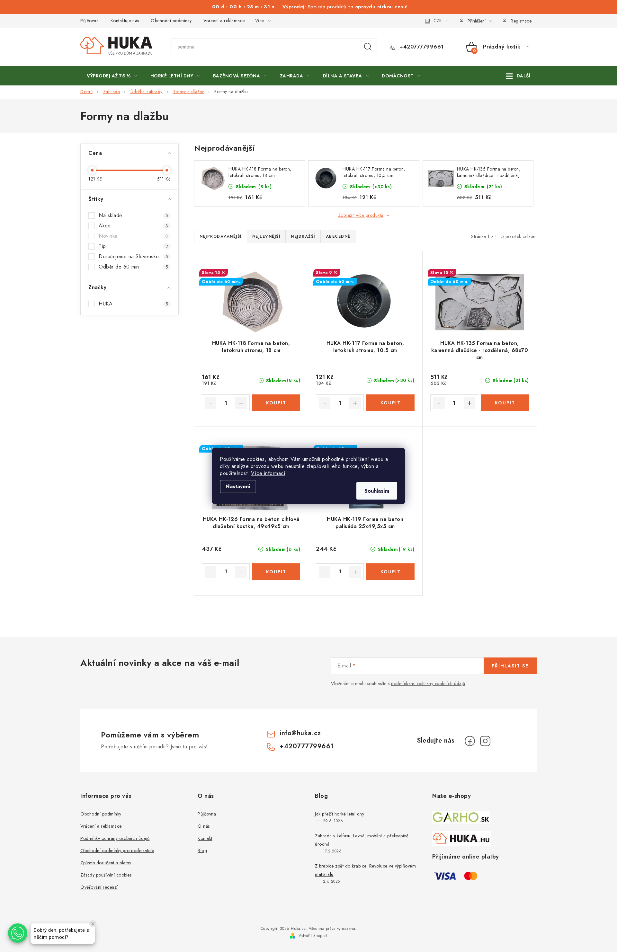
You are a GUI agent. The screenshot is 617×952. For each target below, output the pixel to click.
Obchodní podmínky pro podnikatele (117, 850)
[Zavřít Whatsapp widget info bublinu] (92, 923)
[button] (17, 933)
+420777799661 (421, 47)
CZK (437, 20)
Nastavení (238, 486)
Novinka (133, 236)
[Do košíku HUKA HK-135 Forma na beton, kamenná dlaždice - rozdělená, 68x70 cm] (505, 402)
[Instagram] (485, 741)
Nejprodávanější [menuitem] (221, 236)
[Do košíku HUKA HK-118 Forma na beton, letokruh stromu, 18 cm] (276, 402)
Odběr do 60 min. (133, 267)
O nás (204, 826)
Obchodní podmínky (171, 20)
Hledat (368, 47)
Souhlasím (376, 491)
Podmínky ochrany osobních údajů (115, 838)
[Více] (518, 75)
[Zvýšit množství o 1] (241, 403)
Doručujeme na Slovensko (133, 256)
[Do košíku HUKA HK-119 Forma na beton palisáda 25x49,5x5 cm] (390, 571)
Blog (202, 850)
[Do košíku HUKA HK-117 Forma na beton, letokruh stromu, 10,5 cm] (390, 402)
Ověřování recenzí (99, 887)
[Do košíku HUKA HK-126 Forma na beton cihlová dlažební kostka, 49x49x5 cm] (276, 571)
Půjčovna (89, 20)
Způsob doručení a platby (105, 862)
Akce (133, 226)
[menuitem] (112, 75)
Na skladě (133, 215)
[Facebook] (470, 741)
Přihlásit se (510, 666)
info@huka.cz (300, 733)
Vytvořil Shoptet (313, 936)
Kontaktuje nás (125, 20)
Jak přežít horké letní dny (339, 814)
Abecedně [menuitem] (338, 236)
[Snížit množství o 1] (210, 403)
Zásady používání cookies (105, 875)
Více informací (268, 473)
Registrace (521, 21)
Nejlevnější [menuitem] (266, 236)
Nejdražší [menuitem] (303, 236)
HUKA (133, 304)
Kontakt (205, 838)
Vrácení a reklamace (224, 20)
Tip (133, 246)
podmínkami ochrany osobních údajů (428, 683)
